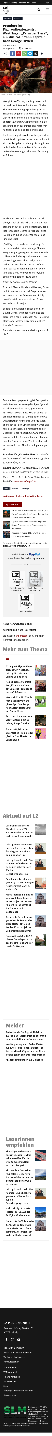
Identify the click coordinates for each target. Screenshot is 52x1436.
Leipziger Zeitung (10, 2)
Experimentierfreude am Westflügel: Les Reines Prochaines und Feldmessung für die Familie (29, 525)
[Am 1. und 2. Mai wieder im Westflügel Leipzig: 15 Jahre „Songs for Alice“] (40, 720)
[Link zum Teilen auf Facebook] (12, 53)
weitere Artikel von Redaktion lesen (23, 496)
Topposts (17, 19)
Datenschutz (9, 1395)
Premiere (15, 489)
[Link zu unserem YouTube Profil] (19, 1340)
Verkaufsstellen (11, 1361)
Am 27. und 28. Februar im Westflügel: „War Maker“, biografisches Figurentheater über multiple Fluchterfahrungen (30, 514)
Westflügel (25, 489)
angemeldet (21, 635)
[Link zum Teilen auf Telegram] (30, 53)
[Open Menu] (47, 9)
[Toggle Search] (39, 10)
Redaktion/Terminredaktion (17, 1352)
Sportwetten (9, 1381)
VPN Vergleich (10, 1372)
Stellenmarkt (24, 2)
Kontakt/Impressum (13, 1347)
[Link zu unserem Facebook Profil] (6, 1340)
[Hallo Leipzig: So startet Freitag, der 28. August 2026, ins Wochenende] (40, 1212)
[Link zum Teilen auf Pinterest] (18, 53)
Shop (34, 2)
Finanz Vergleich (11, 1376)
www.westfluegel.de (25, 481)
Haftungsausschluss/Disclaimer (18, 1390)
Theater (7, 19)
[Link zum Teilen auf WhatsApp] (24, 53)
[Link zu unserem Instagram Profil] (12, 1340)
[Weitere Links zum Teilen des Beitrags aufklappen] (41, 53)
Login (47, 2)
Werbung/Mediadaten (14, 1357)
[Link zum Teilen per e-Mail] (35, 53)
